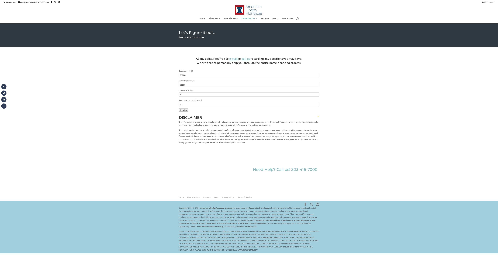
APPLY (275, 18)
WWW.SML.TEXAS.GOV (273, 237)
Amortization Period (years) (190, 100)
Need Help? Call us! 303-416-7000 (285, 169)
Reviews (265, 18)
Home (202, 18)
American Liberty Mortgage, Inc (213, 208)
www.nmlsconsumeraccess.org (210, 226)
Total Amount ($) (186, 71)
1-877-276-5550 (198, 240)
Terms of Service (244, 197)
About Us (213, 18)
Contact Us (287, 18)
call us (246, 58)
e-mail (233, 58)
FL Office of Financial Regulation (252, 223)
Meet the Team (231, 18)
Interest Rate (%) (186, 90)
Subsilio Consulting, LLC (246, 226)
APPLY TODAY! (488, 2)
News (216, 197)
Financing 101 (248, 18)
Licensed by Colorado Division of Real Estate (274, 220)
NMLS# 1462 (247, 220)
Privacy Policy (228, 197)
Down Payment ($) (186, 80)
